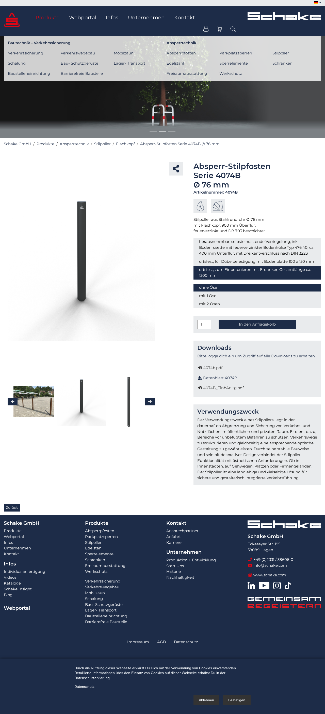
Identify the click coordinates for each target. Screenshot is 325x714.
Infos (10, 564)
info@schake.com (269, 565)
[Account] (206, 29)
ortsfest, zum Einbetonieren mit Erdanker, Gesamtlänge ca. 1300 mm (255, 272)
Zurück (12, 507)
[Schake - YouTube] (264, 585)
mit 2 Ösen (209, 303)
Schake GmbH (21, 523)
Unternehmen (184, 552)
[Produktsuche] (233, 29)
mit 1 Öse (207, 295)
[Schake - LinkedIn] (251, 585)
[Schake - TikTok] (288, 585)
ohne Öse (208, 287)
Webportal (17, 608)
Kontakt (176, 523)
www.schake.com (269, 575)
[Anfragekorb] (219, 29)
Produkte (96, 523)
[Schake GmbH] (12, 19)
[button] (317, 2)
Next (158, 267)
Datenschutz (84, 686)
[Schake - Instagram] (277, 585)
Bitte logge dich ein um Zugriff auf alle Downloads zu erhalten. (256, 356)
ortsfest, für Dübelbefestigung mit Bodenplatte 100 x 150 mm (256, 261)
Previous (3, 267)
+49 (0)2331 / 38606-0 (272, 559)
